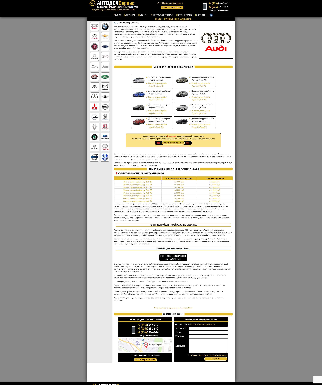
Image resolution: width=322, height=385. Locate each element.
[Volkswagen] (105, 157)
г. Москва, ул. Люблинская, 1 (172, 2)
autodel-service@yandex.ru (202, 324)
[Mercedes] (94, 96)
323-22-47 (219, 7)
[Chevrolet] (105, 36)
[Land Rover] (105, 76)
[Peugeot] (105, 116)
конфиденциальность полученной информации (212, 355)
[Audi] (94, 26)
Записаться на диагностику (173, 142)
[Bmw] (105, 26)
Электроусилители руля (162, 15)
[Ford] (105, 46)
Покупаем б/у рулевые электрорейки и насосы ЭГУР (113, 10)
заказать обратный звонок (172, 7)
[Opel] (94, 116)
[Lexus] (94, 86)
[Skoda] (94, 137)
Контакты (200, 15)
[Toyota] (105, 147)
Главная (117, 15)
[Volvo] (94, 157)
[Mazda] (105, 86)
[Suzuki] (94, 147)
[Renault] (94, 126)
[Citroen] (94, 36)
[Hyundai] (105, 56)
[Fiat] (94, 46)
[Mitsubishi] (94, 106)
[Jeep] (105, 66)
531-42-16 (148, 332)
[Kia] (94, 76)
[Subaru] (105, 137)
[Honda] (94, 56)
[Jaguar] (94, 66)
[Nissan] (105, 106)
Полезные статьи (184, 15)
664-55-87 (219, 3)
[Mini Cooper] (105, 96)
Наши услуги (129, 15)
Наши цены (143, 15)
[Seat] (105, 126)
